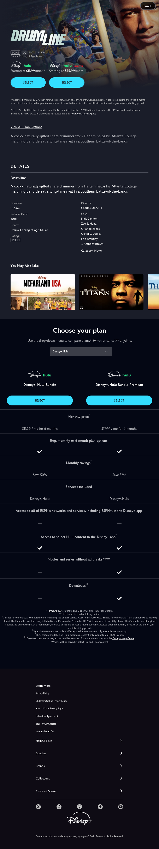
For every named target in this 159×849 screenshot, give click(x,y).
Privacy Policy (42, 693)
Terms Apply (54, 610)
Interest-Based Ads (45, 731)
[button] (79, 740)
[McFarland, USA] (43, 292)
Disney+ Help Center (123, 638)
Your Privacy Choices (46, 724)
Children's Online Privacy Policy (51, 701)
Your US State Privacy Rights (50, 708)
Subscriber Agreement (47, 716)
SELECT (28, 82)
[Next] (152, 291)
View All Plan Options (26, 127)
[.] (38, 806)
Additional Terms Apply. (83, 113)
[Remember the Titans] (111, 292)
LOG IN (147, 5)
